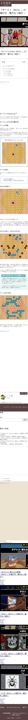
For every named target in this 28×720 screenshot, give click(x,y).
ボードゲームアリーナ (13, 707)
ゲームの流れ (8, 73)
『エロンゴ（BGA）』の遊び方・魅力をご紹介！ (12, 436)
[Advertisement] (14, 97)
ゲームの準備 (8, 71)
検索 (1, 417)
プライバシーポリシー (19, 713)
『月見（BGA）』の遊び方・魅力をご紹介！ (11, 444)
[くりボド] (5, 6)
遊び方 (1, 6)
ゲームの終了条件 (9, 75)
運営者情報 (7, 713)
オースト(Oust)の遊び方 (9, 68)
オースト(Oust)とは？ (9, 66)
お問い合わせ (16, 715)
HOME (2, 707)
